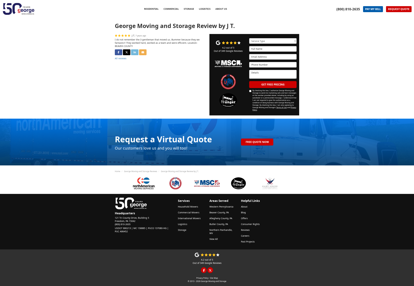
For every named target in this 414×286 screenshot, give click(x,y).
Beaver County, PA (219, 212)
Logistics (182, 224)
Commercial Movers (188, 212)
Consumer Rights (250, 224)
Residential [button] (151, 8)
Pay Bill (373, 9)
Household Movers (188, 206)
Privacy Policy (202, 278)
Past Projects (248, 241)
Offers (244, 218)
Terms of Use (281, 107)
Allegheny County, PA (220, 218)
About (244, 206)
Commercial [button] (171, 8)
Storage (182, 229)
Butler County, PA (218, 224)
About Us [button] (221, 8)
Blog (243, 212)
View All (213, 239)
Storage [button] (189, 8)
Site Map (214, 278)
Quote (398, 9)
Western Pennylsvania (221, 206)
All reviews (120, 58)
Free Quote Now (257, 142)
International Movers (189, 218)
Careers (245, 235)
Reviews (245, 229)
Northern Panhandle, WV (220, 231)
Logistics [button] (205, 8)
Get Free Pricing (273, 84)
